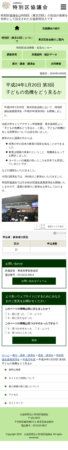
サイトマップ (16, 403)
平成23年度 (29, 359)
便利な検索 (14, 369)
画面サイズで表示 (56, 226)
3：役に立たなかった (20, 317)
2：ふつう (36, 314)
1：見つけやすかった (20, 328)
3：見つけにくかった (20, 332)
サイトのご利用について (22, 378)
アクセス (13, 394)
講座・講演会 (45, 355)
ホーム (5, 355)
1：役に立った (16, 314)
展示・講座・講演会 (23, 355)
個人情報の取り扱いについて (24, 386)
